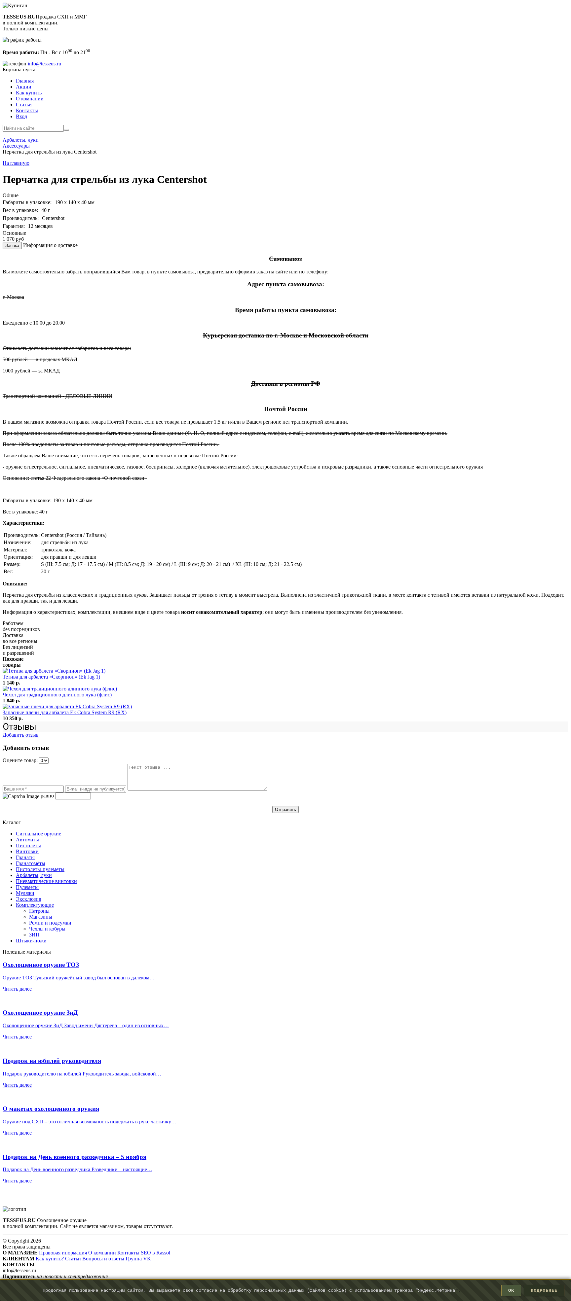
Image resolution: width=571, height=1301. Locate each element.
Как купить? (50, 1258)
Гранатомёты (30, 863)
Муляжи (25, 893)
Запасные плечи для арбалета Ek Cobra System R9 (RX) (65, 712)
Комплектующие (35, 905)
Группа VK (138, 1258)
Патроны (39, 911)
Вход (21, 116)
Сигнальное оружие (38, 833)
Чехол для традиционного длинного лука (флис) (57, 694)
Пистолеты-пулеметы (40, 869)
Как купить (29, 92)
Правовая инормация (63, 1252)
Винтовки (27, 851)
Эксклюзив (28, 899)
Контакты (27, 110)
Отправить (285, 809)
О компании (30, 98)
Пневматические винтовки (46, 881)
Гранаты (25, 857)
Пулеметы (27, 887)
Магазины (40, 917)
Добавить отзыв (21, 735)
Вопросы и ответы (103, 1258)
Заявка (12, 245)
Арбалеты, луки (34, 875)
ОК (511, 1290)
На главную (16, 163)
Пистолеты (28, 845)
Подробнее (544, 1290)
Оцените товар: (21, 760)
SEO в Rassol (155, 1252)
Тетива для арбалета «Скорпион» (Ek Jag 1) (51, 677)
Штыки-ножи (31, 940)
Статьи (24, 104)
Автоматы (27, 839)
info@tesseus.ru (44, 63)
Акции (23, 86)
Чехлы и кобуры (47, 929)
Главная (25, 81)
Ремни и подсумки (50, 923)
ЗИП (34, 934)
